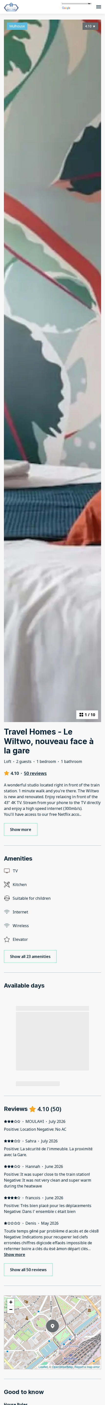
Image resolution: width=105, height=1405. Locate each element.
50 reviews (35, 773)
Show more (14, 1254)
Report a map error (87, 1367)
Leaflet (43, 1367)
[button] (58, 1338)
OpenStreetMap (62, 1367)
